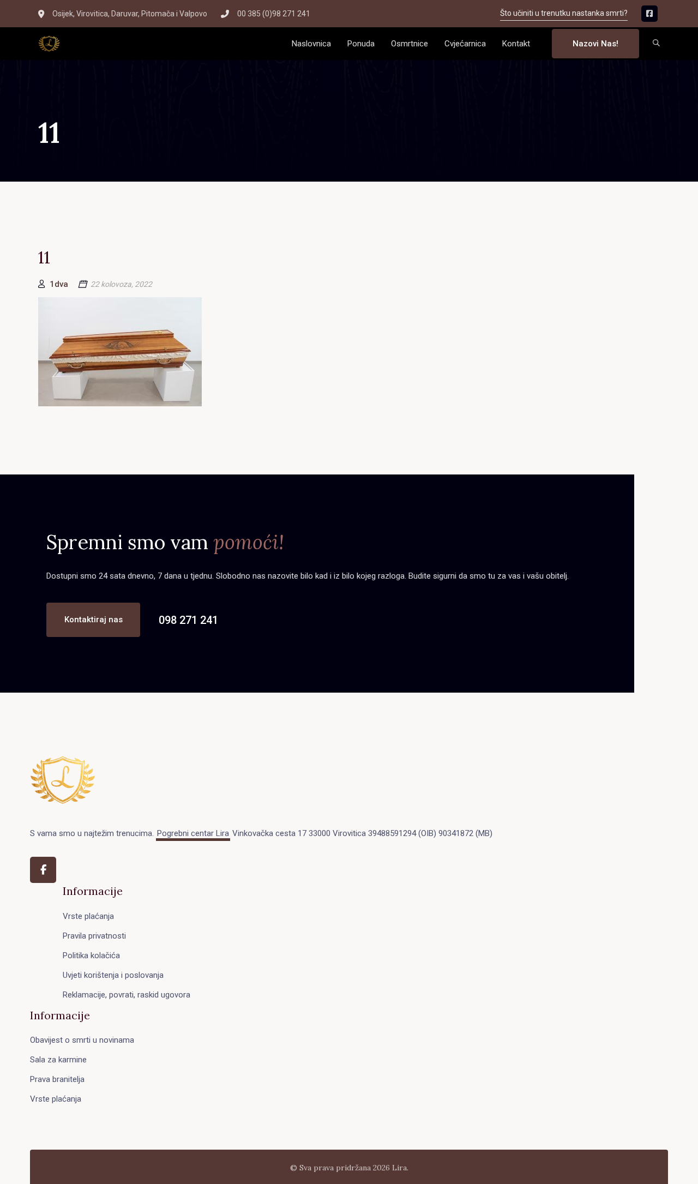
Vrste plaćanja (88, 916)
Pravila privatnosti (94, 936)
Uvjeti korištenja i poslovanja (113, 975)
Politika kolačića (91, 955)
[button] (656, 44)
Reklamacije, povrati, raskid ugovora (126, 995)
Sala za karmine (58, 1060)
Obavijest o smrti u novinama (82, 1040)
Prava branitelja (57, 1079)
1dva (59, 284)
